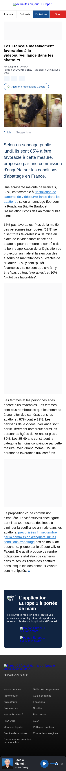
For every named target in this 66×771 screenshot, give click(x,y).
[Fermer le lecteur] (62, 763)
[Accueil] (33, 4)
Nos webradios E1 (14, 714)
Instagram (12, 682)
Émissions (41, 14)
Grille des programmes (46, 689)
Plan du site (40, 714)
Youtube (24, 682)
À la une (8, 14)
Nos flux (37, 708)
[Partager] (7, 78)
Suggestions (23, 132)
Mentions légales (13, 726)
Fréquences (11, 708)
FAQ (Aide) (10, 720)
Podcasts (24, 14)
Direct (57, 14)
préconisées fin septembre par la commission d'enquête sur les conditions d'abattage (30, 537)
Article (7, 132)
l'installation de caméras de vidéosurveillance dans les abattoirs (32, 196)
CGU (36, 720)
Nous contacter (12, 689)
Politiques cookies (43, 726)
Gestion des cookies (15, 733)
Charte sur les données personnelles (17, 741)
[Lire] (44, 764)
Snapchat (31, 682)
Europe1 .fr (13, 66)
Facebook (18, 682)
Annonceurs (11, 695)
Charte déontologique (45, 733)
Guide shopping (42, 695)
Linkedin (37, 682)
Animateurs (10, 701)
